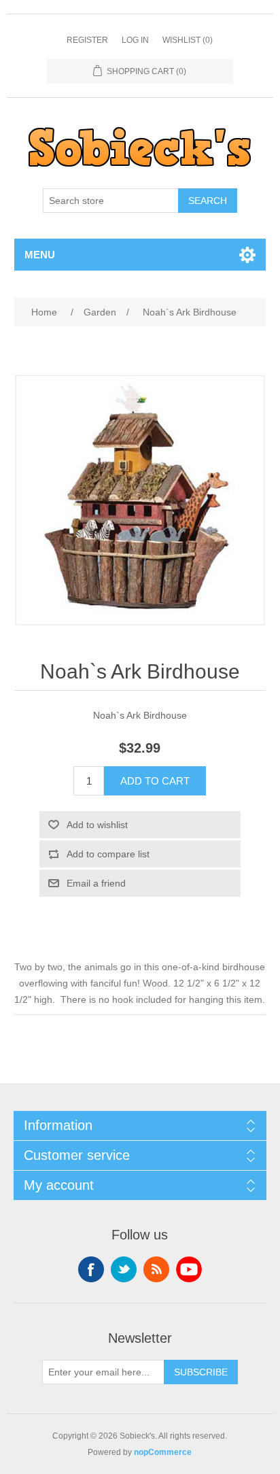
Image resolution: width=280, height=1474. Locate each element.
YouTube (189, 1269)
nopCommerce (163, 1452)
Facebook (91, 1269)
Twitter (124, 1269)
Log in (135, 40)
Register (87, 40)
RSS (156, 1269)
